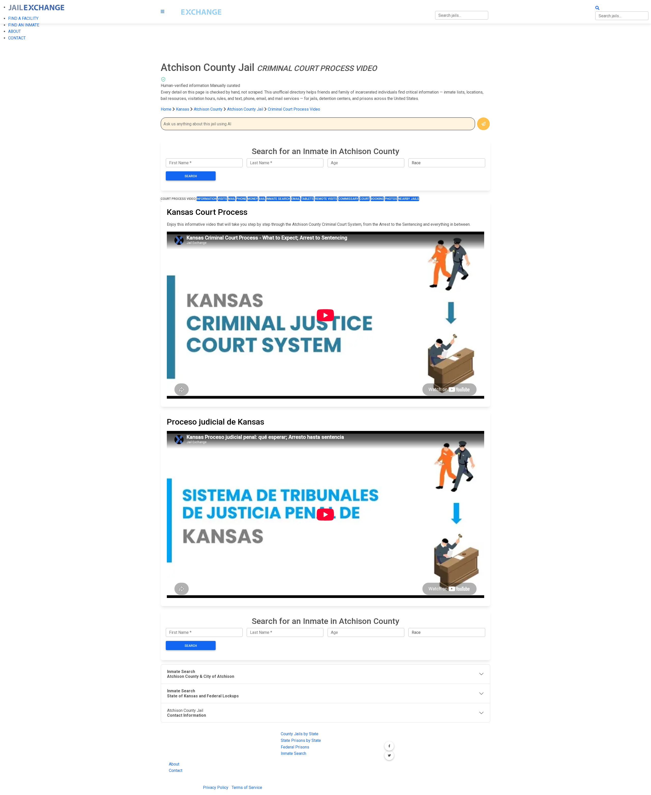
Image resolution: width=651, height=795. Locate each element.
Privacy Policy (215, 787)
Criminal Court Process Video (294, 109)
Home (166, 109)
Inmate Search (278, 199)
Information (207, 199)
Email (295, 199)
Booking (377, 199)
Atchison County (209, 109)
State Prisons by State (301, 740)
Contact (175, 770)
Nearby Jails (408, 199)
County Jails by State (299, 733)
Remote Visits (326, 199)
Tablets (307, 199)
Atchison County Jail (245, 109)
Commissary (348, 199)
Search (191, 176)
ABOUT (14, 31)
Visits (222, 199)
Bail (262, 199)
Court (365, 199)
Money (252, 199)
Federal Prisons (295, 747)
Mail (231, 199)
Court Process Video (178, 199)
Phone (241, 199)
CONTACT (17, 38)
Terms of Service (247, 787)
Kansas (182, 109)
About (174, 764)
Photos (391, 199)
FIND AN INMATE (23, 25)
